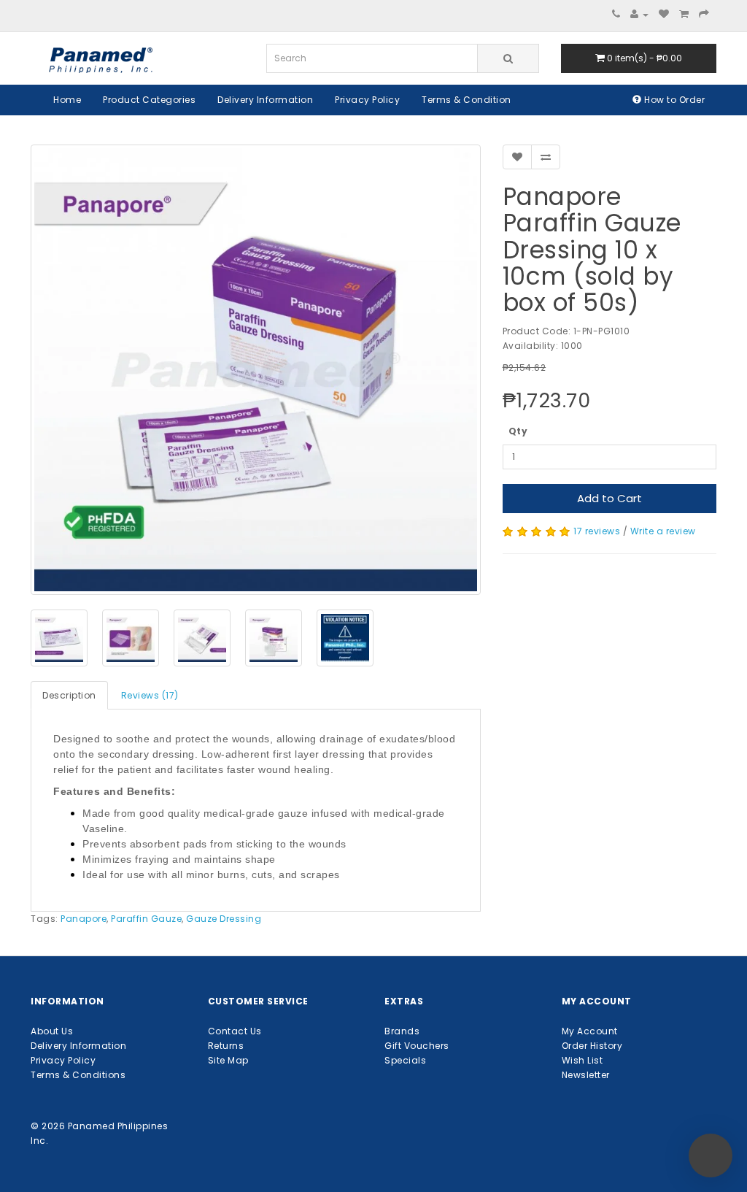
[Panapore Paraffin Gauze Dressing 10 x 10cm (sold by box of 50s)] (256, 370)
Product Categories (149, 99)
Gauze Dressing (223, 918)
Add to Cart (609, 498)
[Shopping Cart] (684, 14)
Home (67, 99)
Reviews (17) (150, 695)
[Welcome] (639, 14)
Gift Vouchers (416, 1045)
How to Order (673, 99)
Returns (226, 1045)
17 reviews (596, 531)
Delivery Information (265, 99)
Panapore (84, 918)
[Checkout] (704, 14)
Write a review (663, 531)
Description (69, 695)
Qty (518, 431)
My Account (590, 1031)
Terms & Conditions (78, 1075)
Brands (401, 1031)
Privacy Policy (367, 99)
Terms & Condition (466, 99)
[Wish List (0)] (664, 14)
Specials (405, 1060)
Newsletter (586, 1075)
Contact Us (235, 1031)
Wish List (582, 1060)
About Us (52, 1031)
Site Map (228, 1060)
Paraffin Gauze (146, 918)
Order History (592, 1045)
